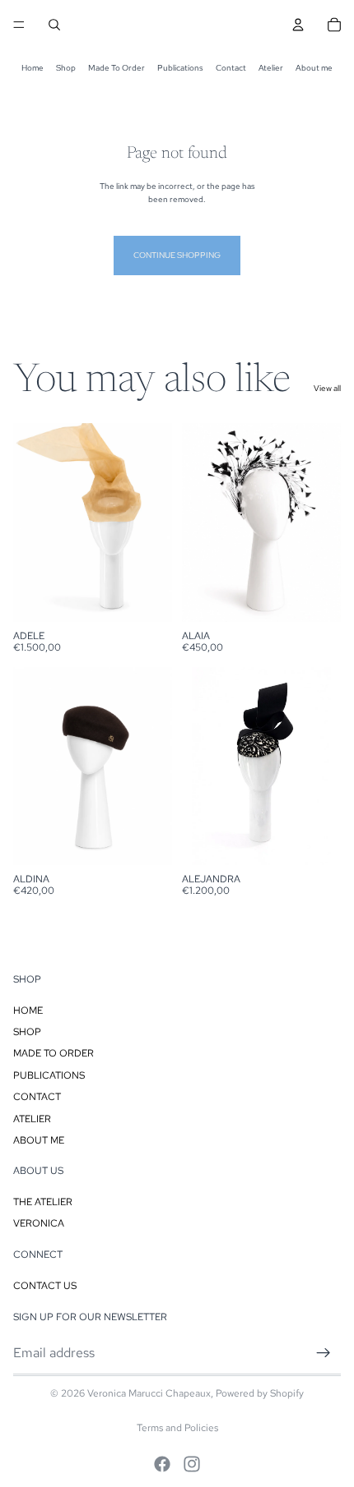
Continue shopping (177, 255)
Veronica (38, 1224)
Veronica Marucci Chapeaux (149, 1393)
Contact (231, 67)
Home (32, 67)
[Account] (298, 25)
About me (314, 67)
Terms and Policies (177, 1427)
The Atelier (42, 1201)
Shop (66, 67)
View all (327, 388)
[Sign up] (323, 1353)
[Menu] (19, 25)
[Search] (54, 25)
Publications (180, 67)
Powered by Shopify (260, 1393)
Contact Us (45, 1285)
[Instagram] (192, 1464)
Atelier (271, 67)
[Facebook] (162, 1464)
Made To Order (116, 67)
